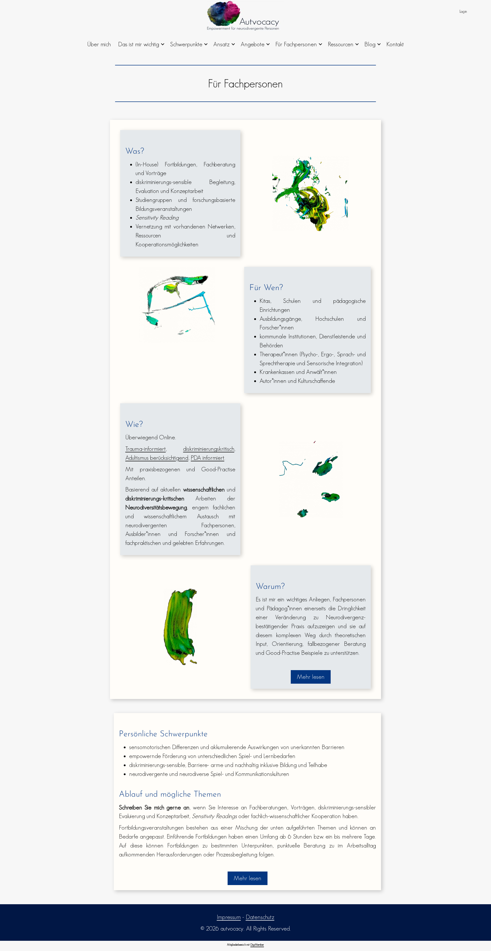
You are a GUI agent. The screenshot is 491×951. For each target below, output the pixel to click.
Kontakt (395, 44)
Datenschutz (260, 916)
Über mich (99, 44)
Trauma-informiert (145, 448)
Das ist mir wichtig (138, 44)
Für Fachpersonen (296, 44)
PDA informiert (207, 457)
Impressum (229, 916)
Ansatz (221, 44)
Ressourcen (340, 44)
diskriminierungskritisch (208, 448)
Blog (369, 44)
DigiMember (257, 944)
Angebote (252, 44)
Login (463, 11)
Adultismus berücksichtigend (156, 457)
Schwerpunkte (186, 44)
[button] (162, 44)
